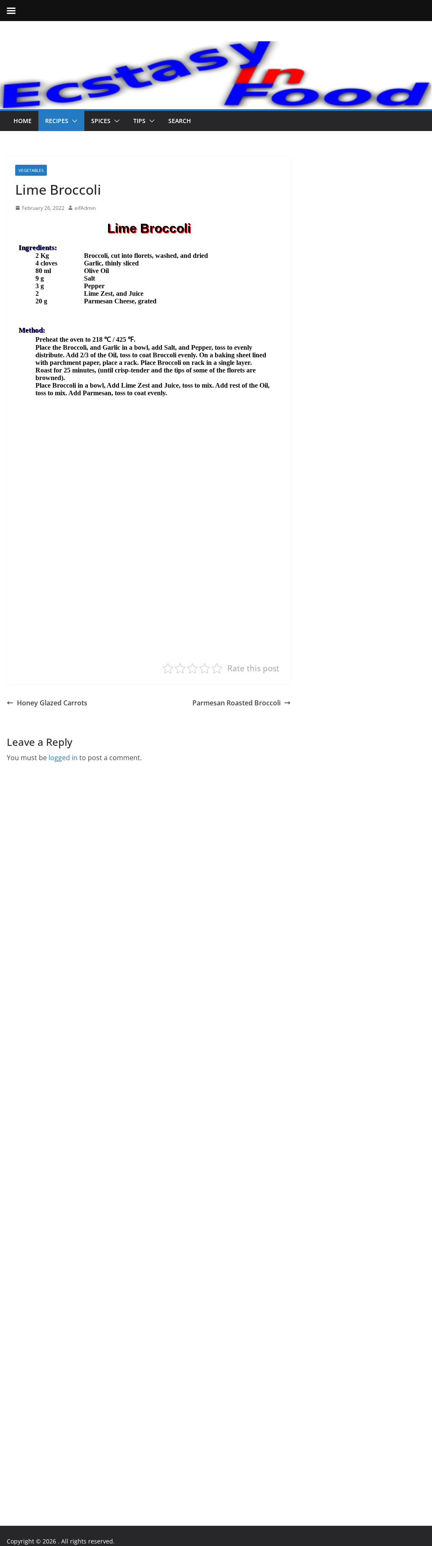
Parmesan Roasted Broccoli (236, 702)
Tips (139, 121)
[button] (73, 121)
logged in (63, 757)
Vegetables (31, 170)
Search (179, 121)
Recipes (56, 121)
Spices (101, 121)
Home (23, 121)
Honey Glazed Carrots (52, 702)
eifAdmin (85, 208)
